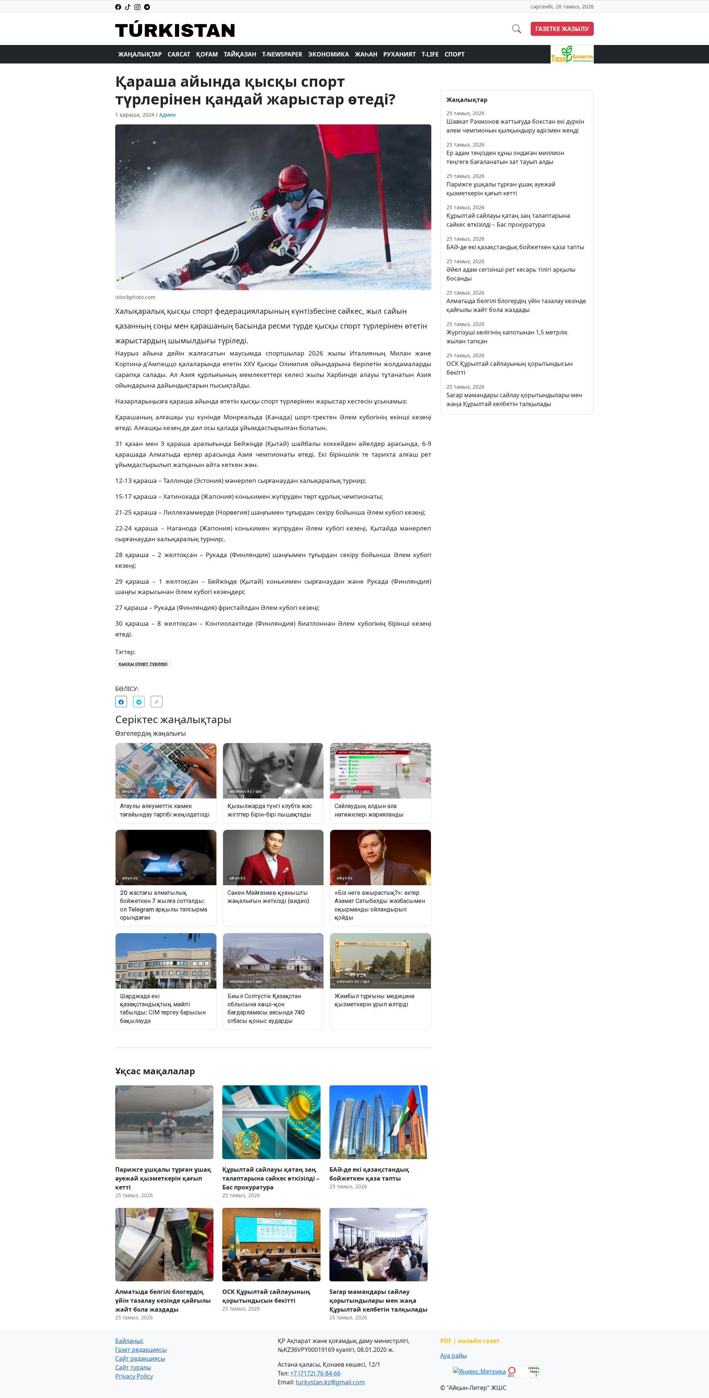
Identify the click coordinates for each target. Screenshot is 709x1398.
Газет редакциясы (141, 1350)
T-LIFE (430, 54)
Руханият (399, 54)
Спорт (455, 54)
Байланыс (129, 1341)
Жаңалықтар (140, 54)
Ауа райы (453, 1355)
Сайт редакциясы (140, 1358)
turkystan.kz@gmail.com (330, 1382)
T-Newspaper (282, 54)
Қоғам (207, 54)
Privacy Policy (134, 1376)
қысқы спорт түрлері (143, 663)
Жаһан (366, 54)
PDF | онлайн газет (470, 1341)
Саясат (179, 54)
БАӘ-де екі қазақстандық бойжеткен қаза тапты (515, 247)
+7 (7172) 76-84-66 (315, 1373)
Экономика (328, 54)
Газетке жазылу (562, 29)
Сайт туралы (133, 1367)
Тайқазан (240, 54)
